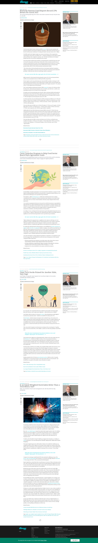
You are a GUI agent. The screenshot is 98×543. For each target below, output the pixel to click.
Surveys (32, 531)
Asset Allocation (22, 383)
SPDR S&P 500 (50, 515)
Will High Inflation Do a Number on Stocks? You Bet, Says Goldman (37, 509)
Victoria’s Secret (29, 516)
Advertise (46, 531)
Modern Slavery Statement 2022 (60, 536)
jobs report (42, 314)
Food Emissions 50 (36, 196)
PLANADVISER (59, 529)
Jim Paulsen (27, 317)
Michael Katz (24, 17)
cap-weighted (31, 514)
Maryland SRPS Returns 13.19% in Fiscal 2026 (70, 46)
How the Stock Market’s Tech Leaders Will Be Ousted (34, 366)
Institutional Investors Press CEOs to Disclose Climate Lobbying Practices (38, 255)
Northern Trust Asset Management (36, 515)
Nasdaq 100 (27, 338)
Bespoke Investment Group (54, 483)
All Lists (32, 533)
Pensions (21, 9)
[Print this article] (21, 28)
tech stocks (48, 371)
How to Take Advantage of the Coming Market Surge (34, 364)
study (24, 440)
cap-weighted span (31, 431)
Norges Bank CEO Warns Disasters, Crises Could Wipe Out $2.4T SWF (70, 43)
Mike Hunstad (57, 514)
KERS (31, 136)
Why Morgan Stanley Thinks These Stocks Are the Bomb (35, 511)
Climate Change (31, 257)
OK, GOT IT (75, 540)
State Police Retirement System (44, 136)
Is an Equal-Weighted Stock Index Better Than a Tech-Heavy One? (37, 368)
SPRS (36, 136)
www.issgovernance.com (59, 531)
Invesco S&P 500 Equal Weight (29, 458)
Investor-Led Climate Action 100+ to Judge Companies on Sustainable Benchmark (40, 250)
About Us (46, 529)
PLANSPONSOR (65, 529)
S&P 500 (45, 515)
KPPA (34, 136)
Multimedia (33, 535)
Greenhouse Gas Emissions (48, 257)
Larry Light (23, 279)
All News (32, 530)
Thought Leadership (34, 537)
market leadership (42, 371)
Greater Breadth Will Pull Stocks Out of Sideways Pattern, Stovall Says (37, 507)
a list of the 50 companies (34, 227)
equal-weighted (38, 514)
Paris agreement (26, 258)
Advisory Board (47, 530)
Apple (27, 514)
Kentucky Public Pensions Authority (38, 134)
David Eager (28, 134)
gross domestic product (42, 357)
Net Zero (56, 257)
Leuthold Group (34, 371)
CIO (56, 529)
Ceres (27, 257)
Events (32, 534)
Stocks (55, 515)
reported (45, 49)
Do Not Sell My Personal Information (61, 537)
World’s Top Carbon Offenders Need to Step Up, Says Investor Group (37, 252)
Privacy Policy (43, 540)
